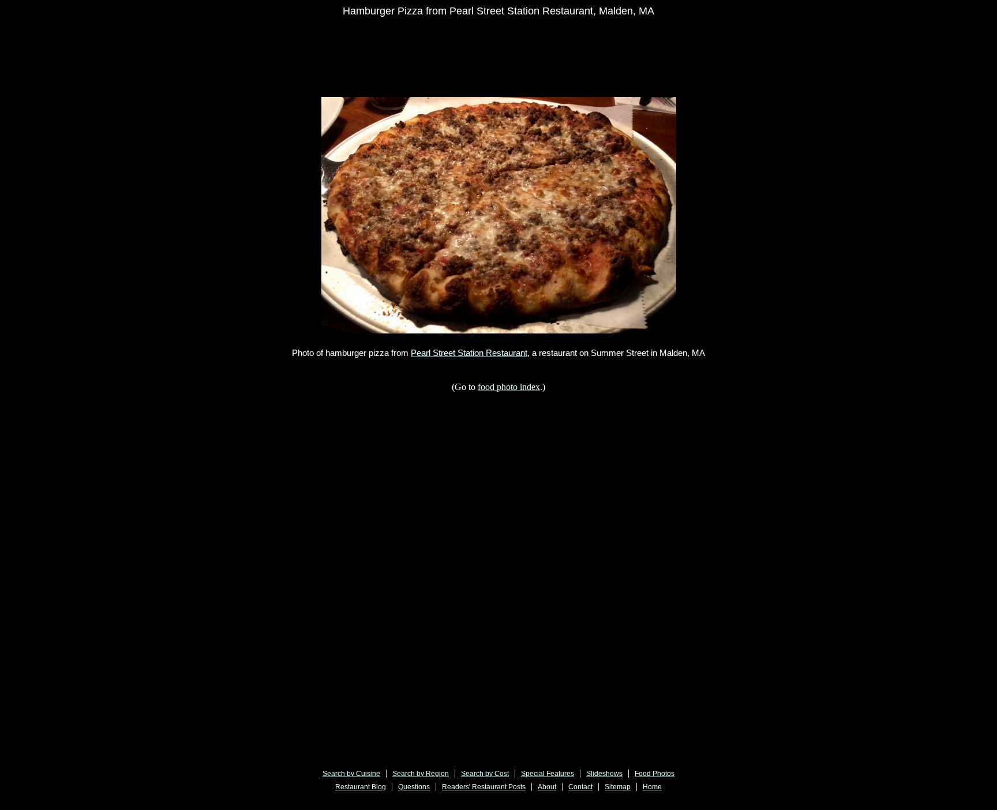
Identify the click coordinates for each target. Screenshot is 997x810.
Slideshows (604, 774)
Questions (414, 787)
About (547, 787)
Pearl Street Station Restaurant (469, 353)
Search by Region (420, 774)
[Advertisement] (439, 50)
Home (652, 787)
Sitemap (618, 787)
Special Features (547, 774)
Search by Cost (485, 774)
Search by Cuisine (351, 774)
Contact (580, 787)
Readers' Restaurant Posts (484, 787)
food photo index (509, 387)
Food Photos (654, 774)
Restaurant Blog (360, 787)
